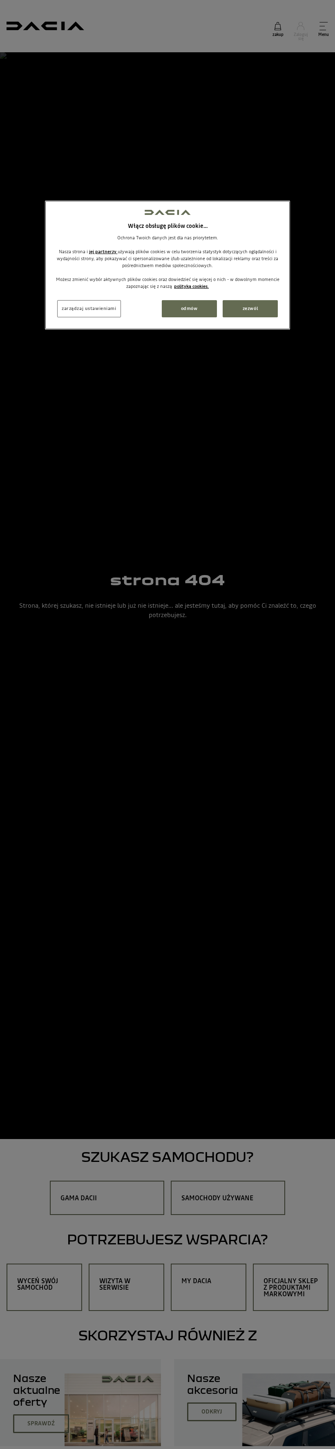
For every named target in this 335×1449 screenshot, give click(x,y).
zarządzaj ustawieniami (89, 308)
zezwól (250, 308)
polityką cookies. (191, 286)
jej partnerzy (103, 251)
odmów (189, 308)
